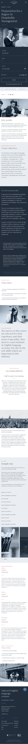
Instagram (16, 723)
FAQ (2, 729)
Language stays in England (7, 700)
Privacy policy (19, 741)
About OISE (4, 721)
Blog (2, 727)
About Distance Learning (7, 723)
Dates (3, 66)
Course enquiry (5, 725)
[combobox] (14, 53)
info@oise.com (4, 714)
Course (4, 50)
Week (3, 58)
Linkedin (16, 725)
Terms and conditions (10, 741)
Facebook (16, 721)
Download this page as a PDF (13, 84)
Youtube (16, 727)
